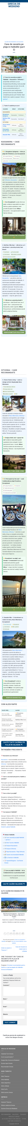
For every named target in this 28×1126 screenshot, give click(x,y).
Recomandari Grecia (7, 1066)
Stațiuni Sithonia (11, 848)
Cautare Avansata (14, 1121)
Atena (24, 1119)
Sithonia (3, 764)
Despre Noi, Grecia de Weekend (10, 1060)
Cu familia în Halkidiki (12, 857)
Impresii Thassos (6, 1102)
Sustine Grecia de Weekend (9, 1108)
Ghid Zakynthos (5, 1083)
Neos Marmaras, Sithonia (16, 415)
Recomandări (6, 1114)
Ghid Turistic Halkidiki (12, 842)
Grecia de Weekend (14, 5)
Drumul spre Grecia (6, 1063)
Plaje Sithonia (20, 851)
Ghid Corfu (4, 1089)
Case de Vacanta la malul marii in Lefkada (21, 949)
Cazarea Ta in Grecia (7, 1054)
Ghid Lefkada (5, 1086)
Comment (6, 985)
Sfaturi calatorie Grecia (8, 1105)
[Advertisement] (14, 23)
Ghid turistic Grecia (7, 1092)
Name (5, 999)
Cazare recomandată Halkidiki (15, 854)
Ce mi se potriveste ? (7, 1057)
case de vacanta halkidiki (17, 941)
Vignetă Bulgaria (11, 860)
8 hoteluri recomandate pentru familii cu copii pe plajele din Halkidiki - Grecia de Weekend (13, 967)
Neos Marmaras (7, 624)
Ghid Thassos (5, 1076)
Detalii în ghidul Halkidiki (8, 827)
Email (5, 1006)
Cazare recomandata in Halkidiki (14, 41)
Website (5, 1014)
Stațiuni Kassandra (11, 845)
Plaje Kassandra (11, 851)
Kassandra (4, 759)
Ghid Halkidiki (5, 1079)
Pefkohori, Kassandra (11, 180)
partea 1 (5, 99)
